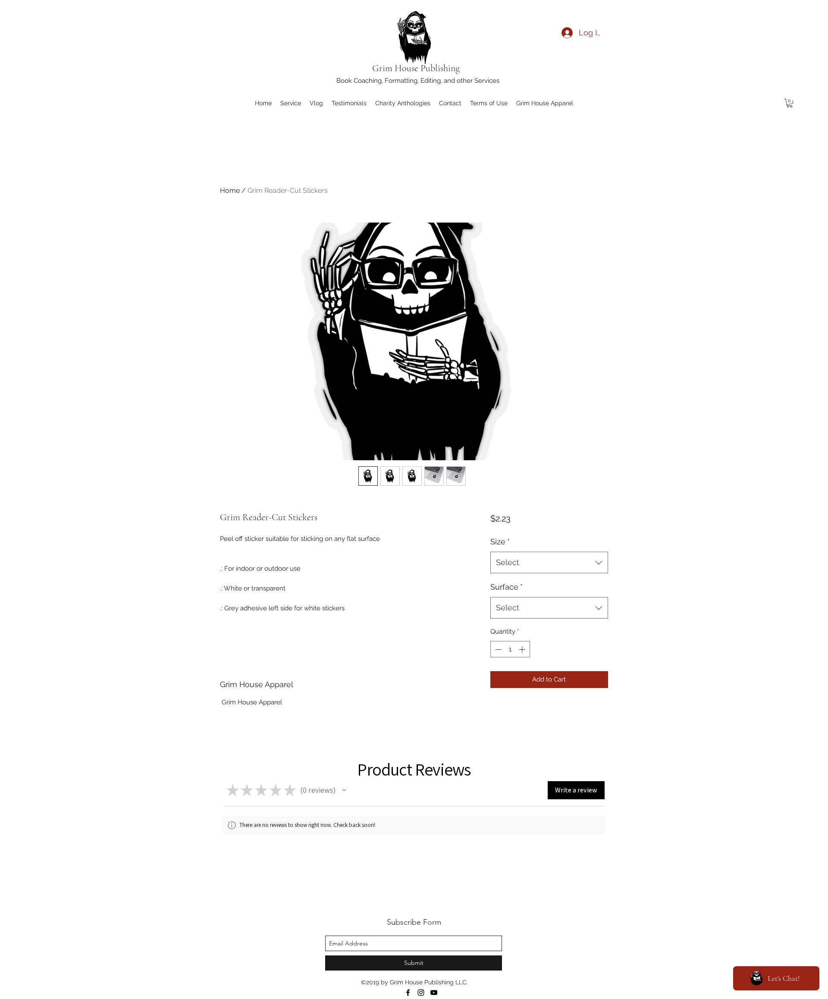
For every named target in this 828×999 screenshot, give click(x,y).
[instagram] (421, 992)
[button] (789, 103)
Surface (506, 586)
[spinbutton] (510, 649)
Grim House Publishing (417, 68)
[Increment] (523, 649)
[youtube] (434, 992)
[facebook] (408, 992)
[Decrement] (497, 649)
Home (230, 190)
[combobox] (549, 562)
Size (500, 541)
